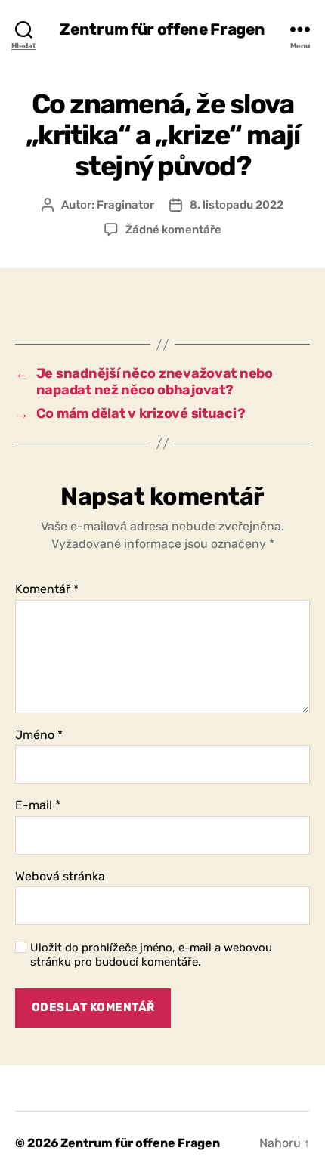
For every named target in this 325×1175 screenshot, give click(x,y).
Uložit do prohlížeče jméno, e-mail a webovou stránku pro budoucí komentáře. (151, 955)
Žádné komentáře (173, 230)
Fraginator (125, 205)
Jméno (39, 735)
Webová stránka (60, 876)
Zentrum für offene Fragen (162, 29)
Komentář (47, 589)
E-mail (37, 805)
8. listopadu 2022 (236, 205)
